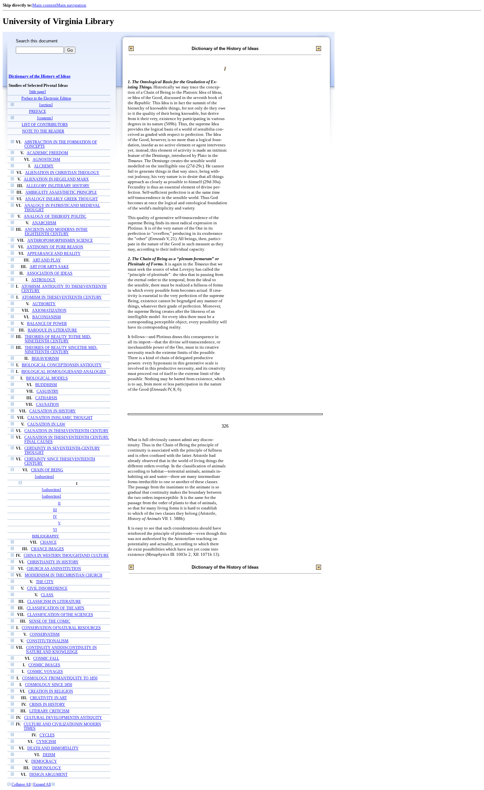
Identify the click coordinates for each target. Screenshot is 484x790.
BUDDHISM (46, 385)
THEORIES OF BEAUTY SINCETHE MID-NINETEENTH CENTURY (61, 350)
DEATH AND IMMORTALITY (53, 748)
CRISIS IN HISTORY (47, 705)
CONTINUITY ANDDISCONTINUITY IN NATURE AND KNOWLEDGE (61, 650)
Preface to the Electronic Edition (46, 98)
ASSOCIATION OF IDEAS (49, 273)
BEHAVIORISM (45, 359)
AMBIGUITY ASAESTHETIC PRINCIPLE (61, 192)
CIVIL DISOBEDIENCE (47, 588)
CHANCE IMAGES (47, 549)
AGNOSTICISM (46, 160)
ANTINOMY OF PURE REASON (55, 247)
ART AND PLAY (47, 260)
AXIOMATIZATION (49, 311)
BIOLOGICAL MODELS (47, 378)
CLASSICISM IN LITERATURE (54, 602)
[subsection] (44, 477)
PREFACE (37, 112)
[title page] (37, 92)
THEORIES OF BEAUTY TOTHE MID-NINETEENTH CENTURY (58, 339)
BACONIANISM (46, 317)
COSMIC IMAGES (44, 665)
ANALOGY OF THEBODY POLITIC (55, 216)
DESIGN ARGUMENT (48, 775)
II (59, 503)
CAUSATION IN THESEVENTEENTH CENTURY (66, 431)
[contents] (45, 118)
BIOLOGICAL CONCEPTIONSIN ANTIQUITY (62, 365)
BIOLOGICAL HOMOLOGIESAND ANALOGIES (63, 372)
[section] (46, 105)
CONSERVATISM (45, 634)
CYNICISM (46, 742)
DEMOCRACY (44, 761)
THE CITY (45, 582)
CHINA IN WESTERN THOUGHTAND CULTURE (66, 556)
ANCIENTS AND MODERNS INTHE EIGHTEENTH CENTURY (56, 232)
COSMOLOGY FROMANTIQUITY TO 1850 (59, 678)
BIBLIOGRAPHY (45, 536)
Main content (44, 5)
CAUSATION (47, 405)
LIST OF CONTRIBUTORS (45, 125)
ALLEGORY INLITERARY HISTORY (58, 186)
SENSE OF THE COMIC (49, 621)
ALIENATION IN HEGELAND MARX (56, 179)
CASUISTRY (48, 391)
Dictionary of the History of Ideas (39, 76)
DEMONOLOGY (46, 768)
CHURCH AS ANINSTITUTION (54, 569)
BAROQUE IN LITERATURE (52, 330)
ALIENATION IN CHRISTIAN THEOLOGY (62, 173)
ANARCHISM (44, 223)
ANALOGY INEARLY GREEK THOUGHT (61, 199)
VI (55, 529)
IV (55, 516)
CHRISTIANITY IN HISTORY (53, 562)
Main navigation (71, 5)
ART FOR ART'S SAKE (49, 267)
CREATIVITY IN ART (48, 698)
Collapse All (21, 784)
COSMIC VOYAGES (45, 672)
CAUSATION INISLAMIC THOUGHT (60, 418)
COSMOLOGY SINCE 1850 (48, 685)
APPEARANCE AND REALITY (54, 254)
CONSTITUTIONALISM (47, 641)
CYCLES (47, 735)
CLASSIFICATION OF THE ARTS (55, 608)
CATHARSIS (46, 398)
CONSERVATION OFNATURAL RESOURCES (61, 628)
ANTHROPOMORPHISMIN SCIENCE (60, 240)
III (55, 510)
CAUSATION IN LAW (46, 424)
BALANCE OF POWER (47, 324)
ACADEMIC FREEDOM (47, 153)
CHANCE (48, 542)
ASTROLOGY (43, 280)
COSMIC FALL (46, 658)
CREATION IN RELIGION (50, 691)
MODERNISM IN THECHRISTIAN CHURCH (63, 575)
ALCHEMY (44, 166)
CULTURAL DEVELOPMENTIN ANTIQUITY (63, 718)
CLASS (47, 595)
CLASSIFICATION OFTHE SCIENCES (60, 615)
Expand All (42, 784)
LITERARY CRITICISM (49, 711)
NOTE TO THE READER (43, 131)
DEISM (49, 755)
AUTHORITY (44, 304)
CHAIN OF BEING (47, 470)
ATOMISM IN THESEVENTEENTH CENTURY (62, 297)
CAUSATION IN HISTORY (52, 411)
